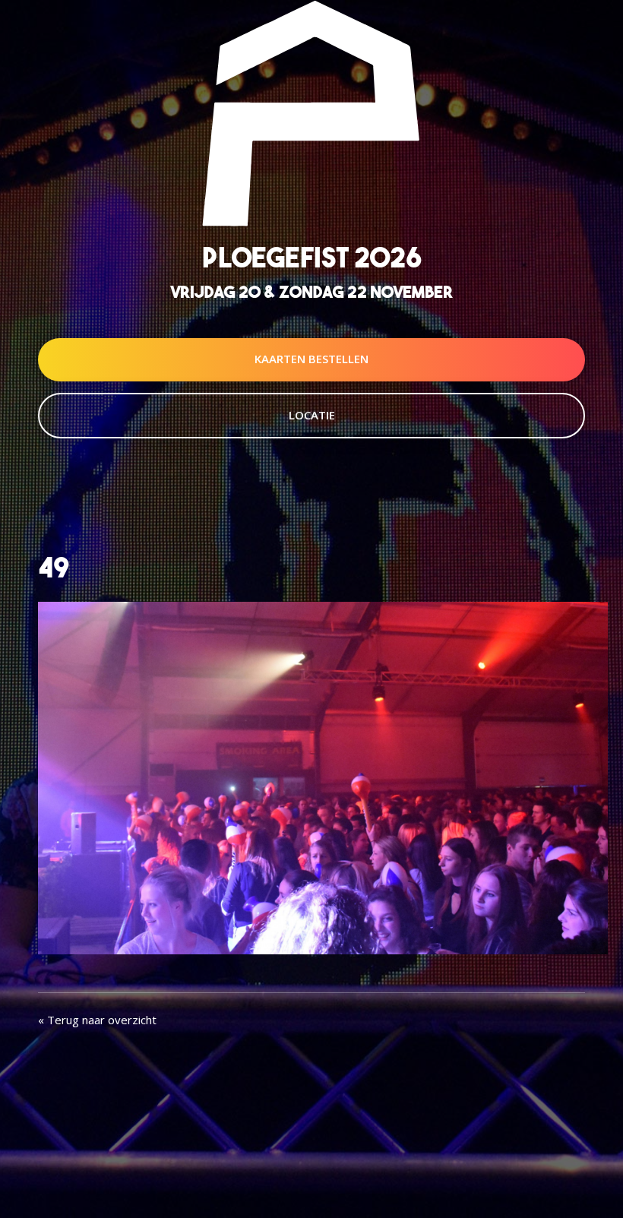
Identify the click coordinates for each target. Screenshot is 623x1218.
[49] (323, 776)
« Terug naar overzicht (97, 1019)
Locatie (312, 414)
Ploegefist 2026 (312, 257)
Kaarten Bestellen (311, 358)
